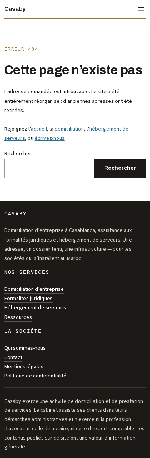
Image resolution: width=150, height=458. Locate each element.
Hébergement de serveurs (35, 308)
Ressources (18, 317)
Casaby (14, 9)
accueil (39, 129)
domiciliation (69, 129)
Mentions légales (23, 366)
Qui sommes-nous (25, 348)
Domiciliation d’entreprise (34, 289)
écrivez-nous (50, 138)
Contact (13, 357)
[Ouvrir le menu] (141, 8)
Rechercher (17, 153)
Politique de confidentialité (35, 376)
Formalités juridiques (28, 298)
